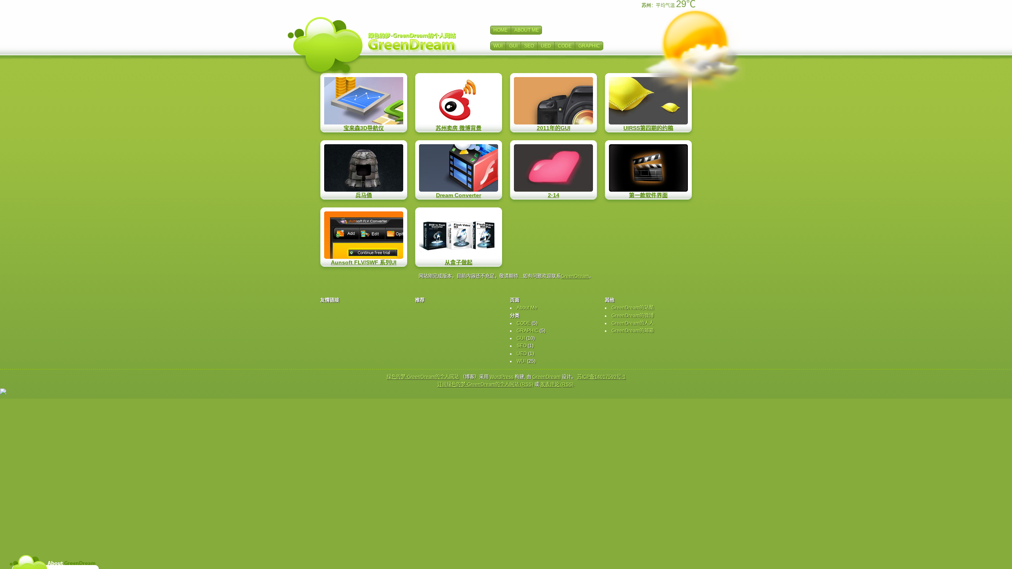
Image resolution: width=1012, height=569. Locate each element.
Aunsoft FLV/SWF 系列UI (363, 262)
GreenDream (575, 276)
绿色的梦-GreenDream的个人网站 (423, 377)
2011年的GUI (553, 128)
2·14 (553, 195)
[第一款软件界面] (648, 168)
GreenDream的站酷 (633, 308)
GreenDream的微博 (633, 315)
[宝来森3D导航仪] (363, 100)
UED (546, 46)
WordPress (502, 377)
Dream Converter (458, 195)
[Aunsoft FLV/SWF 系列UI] (363, 235)
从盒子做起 (458, 262)
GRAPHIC (589, 46)
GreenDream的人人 (633, 323)
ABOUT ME (526, 30)
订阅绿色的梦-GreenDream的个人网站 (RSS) (485, 384)
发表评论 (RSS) (557, 384)
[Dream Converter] (458, 168)
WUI (497, 46)
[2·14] (553, 168)
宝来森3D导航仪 (364, 128)
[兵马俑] (363, 168)
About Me (527, 308)
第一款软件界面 (648, 195)
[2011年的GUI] (553, 100)
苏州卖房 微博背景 (458, 128)
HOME (500, 30)
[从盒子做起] (458, 235)
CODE (565, 46)
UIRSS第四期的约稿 (648, 128)
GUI (513, 46)
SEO (529, 46)
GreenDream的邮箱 (633, 330)
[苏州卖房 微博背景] (458, 100)
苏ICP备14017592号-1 (601, 377)
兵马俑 (363, 195)
